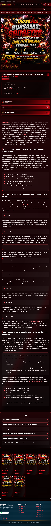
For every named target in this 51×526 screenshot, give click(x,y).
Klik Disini (18, 93)
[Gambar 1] (3, 67)
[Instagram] (4, 518)
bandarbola (11, 88)
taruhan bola (35, 321)
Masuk (17, 1)
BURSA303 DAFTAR (22, 508)
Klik (47, 102)
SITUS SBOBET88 (7, 12)
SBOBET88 (29, 9)
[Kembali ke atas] (48, 519)
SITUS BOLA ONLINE (40, 512)
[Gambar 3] (12, 67)
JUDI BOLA (9, 9)
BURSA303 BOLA (21, 512)
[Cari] (14, 4)
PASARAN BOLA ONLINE (40, 506)
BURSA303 (3, 1)
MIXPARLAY (13, 12)
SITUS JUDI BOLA (9, 1)
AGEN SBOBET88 (39, 516)
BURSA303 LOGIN (21, 506)
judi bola (26, 134)
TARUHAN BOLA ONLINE (38, 9)
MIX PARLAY (15, 9)
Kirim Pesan (5, 512)
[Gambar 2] (8, 67)
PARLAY (1, 12)
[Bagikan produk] (48, 74)
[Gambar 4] (17, 67)
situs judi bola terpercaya (36, 381)
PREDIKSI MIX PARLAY (40, 508)
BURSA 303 (20, 510)
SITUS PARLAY (22, 9)
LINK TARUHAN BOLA (40, 510)
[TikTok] (7, 518)
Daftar (14, 1)
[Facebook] (1, 518)
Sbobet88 (25, 204)
